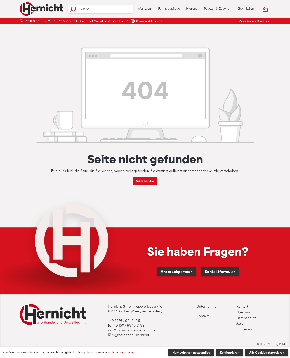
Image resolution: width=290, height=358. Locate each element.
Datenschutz (246, 318)
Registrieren (263, 20)
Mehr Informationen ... (121, 352)
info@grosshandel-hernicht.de (106, 20)
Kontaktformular (220, 271)
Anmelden (245, 20)
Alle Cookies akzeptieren (266, 352)
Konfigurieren (229, 352)
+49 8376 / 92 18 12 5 (124, 320)
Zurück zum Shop (145, 181)
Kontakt (203, 316)
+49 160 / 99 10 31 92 (128, 325)
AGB (240, 323)
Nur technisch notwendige (191, 352)
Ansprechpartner (176, 271)
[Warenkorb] (265, 9)
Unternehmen (208, 306)
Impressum (245, 329)
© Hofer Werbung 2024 (271, 344)
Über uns (243, 312)
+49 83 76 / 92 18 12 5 (70, 20)
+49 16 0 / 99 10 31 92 (37, 20)
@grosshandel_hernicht (149, 20)
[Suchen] (73, 9)
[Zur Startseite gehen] (41, 9)
